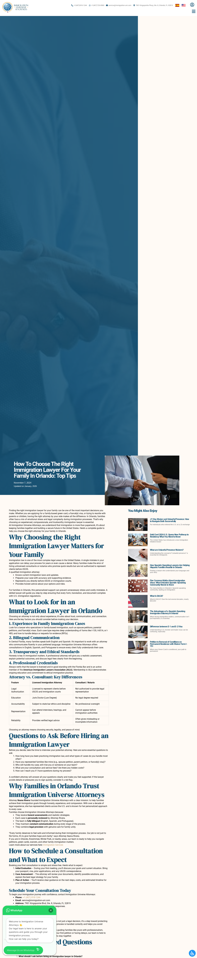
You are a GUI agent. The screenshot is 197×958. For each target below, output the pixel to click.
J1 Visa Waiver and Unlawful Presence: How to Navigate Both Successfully (169, 520)
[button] (51, 910)
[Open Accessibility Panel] (192, 953)
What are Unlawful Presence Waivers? (167, 550)
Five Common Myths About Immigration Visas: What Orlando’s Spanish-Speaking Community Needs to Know (168, 582)
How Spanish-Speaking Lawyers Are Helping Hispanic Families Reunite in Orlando (170, 566)
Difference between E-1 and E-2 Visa (166, 626)
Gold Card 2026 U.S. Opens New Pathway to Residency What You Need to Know (169, 535)
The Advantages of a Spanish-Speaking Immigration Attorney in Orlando (167, 612)
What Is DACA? (156, 596)
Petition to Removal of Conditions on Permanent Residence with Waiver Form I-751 (168, 644)
